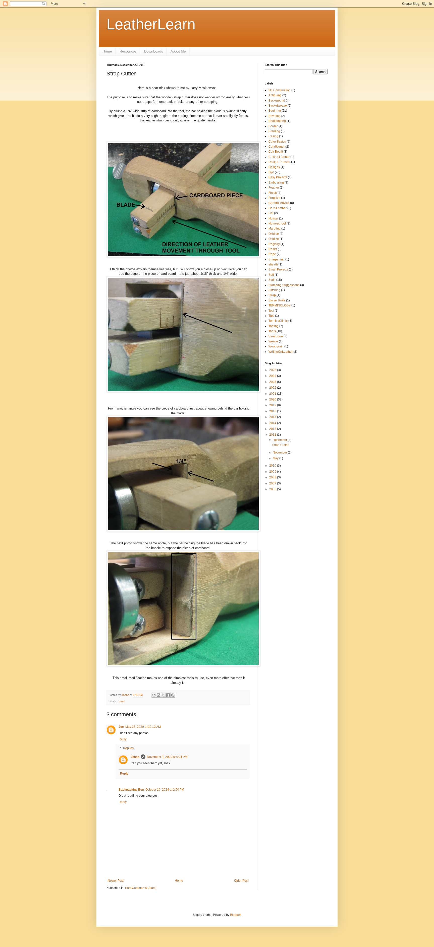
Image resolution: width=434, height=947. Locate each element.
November (280, 452)
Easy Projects (277, 177)
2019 (273, 405)
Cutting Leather (279, 157)
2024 (273, 376)
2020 (273, 399)
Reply (123, 739)
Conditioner (276, 146)
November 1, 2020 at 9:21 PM (167, 757)
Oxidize (273, 239)
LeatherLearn (150, 24)
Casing (273, 136)
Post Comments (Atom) (140, 888)
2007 (273, 483)
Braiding (274, 131)
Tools (121, 701)
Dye (271, 172)
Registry (274, 244)
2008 (273, 477)
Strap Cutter (280, 445)
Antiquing (275, 95)
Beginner (274, 110)
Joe (121, 727)
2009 (273, 471)
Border (273, 126)
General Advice (278, 203)
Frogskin (274, 198)
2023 (273, 382)
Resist (272, 249)
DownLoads (153, 51)
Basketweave (277, 105)
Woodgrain (276, 346)
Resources (128, 51)
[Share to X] (163, 695)
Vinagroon (275, 336)
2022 (273, 387)
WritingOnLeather (280, 351)
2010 (273, 465)
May (276, 458)
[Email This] (153, 695)
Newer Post (116, 880)
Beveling (274, 116)
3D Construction (279, 90)
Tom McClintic (278, 321)
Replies (128, 748)
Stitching (274, 290)
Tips (271, 316)
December (280, 440)
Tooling (273, 326)
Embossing (276, 182)
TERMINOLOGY (279, 305)
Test (271, 310)
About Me (178, 51)
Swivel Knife (276, 300)
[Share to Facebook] (168, 695)
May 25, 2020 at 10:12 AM (143, 727)
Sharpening (276, 259)
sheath (273, 264)
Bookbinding (277, 121)
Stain (272, 280)
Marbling (274, 228)
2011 (273, 434)
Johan (135, 757)
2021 (273, 393)
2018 (273, 411)
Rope (272, 254)
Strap (272, 295)
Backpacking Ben (131, 789)
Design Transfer (279, 162)
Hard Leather (277, 208)
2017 (273, 417)
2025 (273, 370)
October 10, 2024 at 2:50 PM (164, 789)
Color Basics (277, 141)
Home (107, 51)
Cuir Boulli (275, 151)
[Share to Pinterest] (172, 695)
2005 (273, 489)
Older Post (241, 880)
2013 (273, 429)
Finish (272, 193)
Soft (271, 275)
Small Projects (278, 269)
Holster (273, 218)
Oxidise (273, 234)
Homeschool (277, 223)
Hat (270, 213)
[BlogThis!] (158, 695)
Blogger (235, 915)
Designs (274, 167)
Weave (273, 341)
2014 (273, 423)
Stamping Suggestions (283, 285)
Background (276, 100)
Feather (273, 187)
